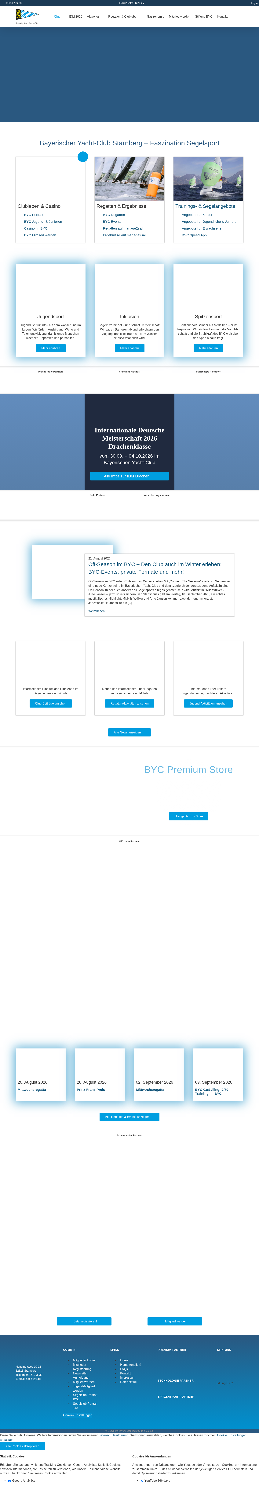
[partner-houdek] (129, 1229)
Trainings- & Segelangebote (205, 206)
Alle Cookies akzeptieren (22, 1446)
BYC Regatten (114, 215)
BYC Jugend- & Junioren (43, 221)
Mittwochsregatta (32, 1090)
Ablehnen (57, 1446)
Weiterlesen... (97, 611)
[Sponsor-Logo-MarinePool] (156, 378)
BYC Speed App (194, 235)
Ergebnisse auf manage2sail (125, 235)
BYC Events (112, 221)
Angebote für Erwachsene (201, 228)
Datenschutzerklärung (113, 1435)
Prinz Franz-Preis (91, 1090)
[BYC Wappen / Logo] (224, 1356)
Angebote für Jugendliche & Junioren (210, 221)
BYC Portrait (33, 215)
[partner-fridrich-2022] (129, 1000)
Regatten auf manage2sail (123, 228)
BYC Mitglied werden (40, 235)
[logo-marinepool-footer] (168, 1363)
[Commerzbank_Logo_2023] (129, 891)
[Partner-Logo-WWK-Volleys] (129, 1142)
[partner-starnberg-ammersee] (129, 1164)
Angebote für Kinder (197, 215)
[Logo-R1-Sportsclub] (129, 1185)
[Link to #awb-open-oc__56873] (83, 156)
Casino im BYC (35, 228)
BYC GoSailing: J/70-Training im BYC (212, 1092)
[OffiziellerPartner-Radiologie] (129, 913)
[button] (237, 16)
